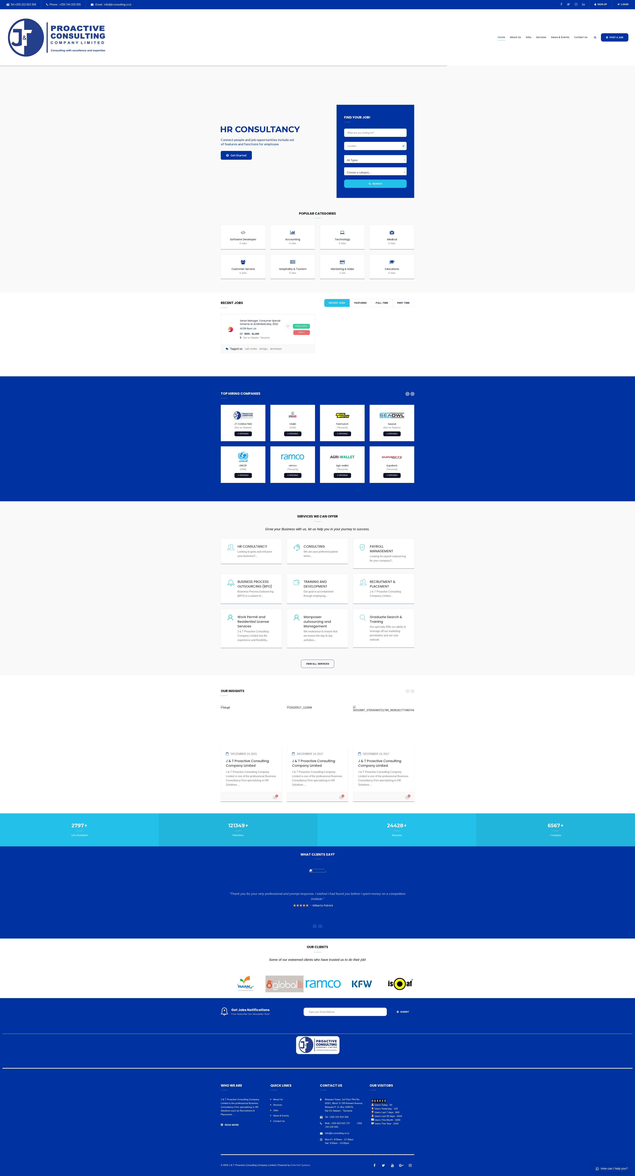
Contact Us (580, 37)
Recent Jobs (337, 303)
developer (276, 348)
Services (541, 37)
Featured (360, 303)
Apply (301, 332)
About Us (515, 37)
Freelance (301, 326)
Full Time (382, 303)
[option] (243, 444)
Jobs (528, 37)
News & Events (560, 37)
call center (251, 348)
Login (624, 4)
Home (501, 37)
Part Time (403, 303)
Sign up (602, 4)
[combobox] (375, 159)
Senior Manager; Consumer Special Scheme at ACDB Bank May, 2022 (260, 322)
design (263, 348)
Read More (232, 1125)
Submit (404, 1012)
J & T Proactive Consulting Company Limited (247, 763)
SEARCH (377, 183)
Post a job (616, 37)
